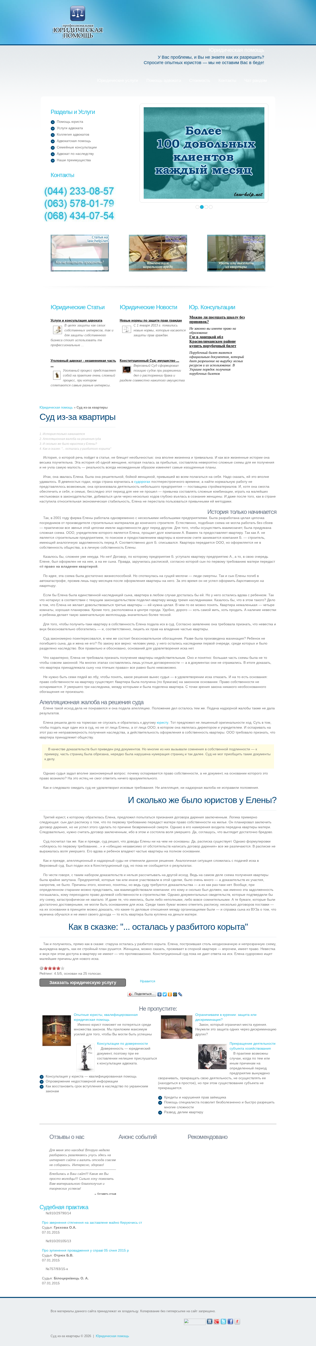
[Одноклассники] (170, 994)
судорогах (142, 482)
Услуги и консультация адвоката (76, 320)
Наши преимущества (74, 160)
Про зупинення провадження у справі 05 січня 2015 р (85, 1250)
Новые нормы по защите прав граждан (151, 320)
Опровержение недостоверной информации (82, 1081)
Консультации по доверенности (122, 1043)
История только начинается (64, 434)
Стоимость (199, 80)
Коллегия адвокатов (73, 134)
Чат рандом (255, 80)
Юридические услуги (117, 80)
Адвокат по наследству (75, 154)
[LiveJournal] (180, 994)
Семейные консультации (77, 147)
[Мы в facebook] (230, 1321)
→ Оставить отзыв (105, 1193)
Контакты (227, 80)
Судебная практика (64, 1207)
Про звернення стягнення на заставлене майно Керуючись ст (92, 1222)
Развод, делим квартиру (183, 1112)
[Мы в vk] (210, 1321)
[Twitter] (164, 994)
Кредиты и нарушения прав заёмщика (195, 1097)
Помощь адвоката (163, 80)
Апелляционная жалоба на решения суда (72, 439)
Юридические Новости (148, 307)
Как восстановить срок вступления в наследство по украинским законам (97, 1088)
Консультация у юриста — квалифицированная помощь (91, 1076)
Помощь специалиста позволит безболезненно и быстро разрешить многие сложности (219, 1104)
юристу (162, 722)
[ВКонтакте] (159, 994)
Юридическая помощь (78, 22)
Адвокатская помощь (74, 141)
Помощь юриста (70, 122)
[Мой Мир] (175, 994)
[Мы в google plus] (216, 1321)
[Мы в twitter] (223, 1321)
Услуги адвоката (70, 128)
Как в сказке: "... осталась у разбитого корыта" (77, 448)
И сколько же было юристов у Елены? (70, 444)
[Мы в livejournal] (237, 1321)
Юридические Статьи (77, 307)
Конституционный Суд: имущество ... (149, 360)
